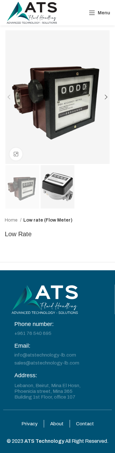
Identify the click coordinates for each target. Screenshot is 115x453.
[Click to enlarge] (16, 154)
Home (12, 220)
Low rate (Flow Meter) (48, 220)
